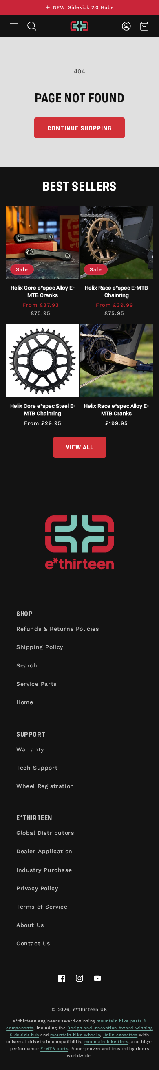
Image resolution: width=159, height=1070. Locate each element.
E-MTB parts (54, 1048)
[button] (14, 26)
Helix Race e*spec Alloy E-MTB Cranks (116, 409)
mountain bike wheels (75, 1035)
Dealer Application (44, 851)
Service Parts (36, 683)
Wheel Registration (45, 786)
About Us (30, 925)
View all (79, 447)
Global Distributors (45, 833)
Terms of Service (42, 906)
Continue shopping (79, 127)
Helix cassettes (120, 1035)
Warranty (30, 749)
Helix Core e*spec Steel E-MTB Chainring (42, 409)
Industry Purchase (44, 870)
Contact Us (33, 943)
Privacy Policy (37, 888)
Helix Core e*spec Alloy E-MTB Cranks (43, 291)
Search (27, 665)
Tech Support (36, 767)
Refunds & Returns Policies (57, 628)
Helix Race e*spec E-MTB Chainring (116, 291)
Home (24, 702)
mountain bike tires (106, 1041)
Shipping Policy (39, 647)
